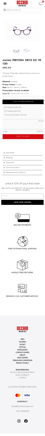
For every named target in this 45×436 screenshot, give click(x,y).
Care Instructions (12, 168)
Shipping (9, 158)
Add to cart (23, 136)
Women (22, 342)
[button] (5, 3)
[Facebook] (25, 421)
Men (22, 339)
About (22, 355)
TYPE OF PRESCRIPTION (23, 102)
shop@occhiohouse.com (22, 406)
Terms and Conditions (22, 360)
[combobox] (22, 10)
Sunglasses (22, 350)
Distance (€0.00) (14, 107)
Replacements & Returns (16, 172)
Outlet (22, 344)
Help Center (22, 358)
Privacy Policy (22, 363)
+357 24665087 (22, 411)
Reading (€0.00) (14, 111)
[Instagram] (18, 421)
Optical (22, 347)
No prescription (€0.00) (17, 115)
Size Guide (10, 153)
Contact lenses (22, 352)
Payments (10, 163)
